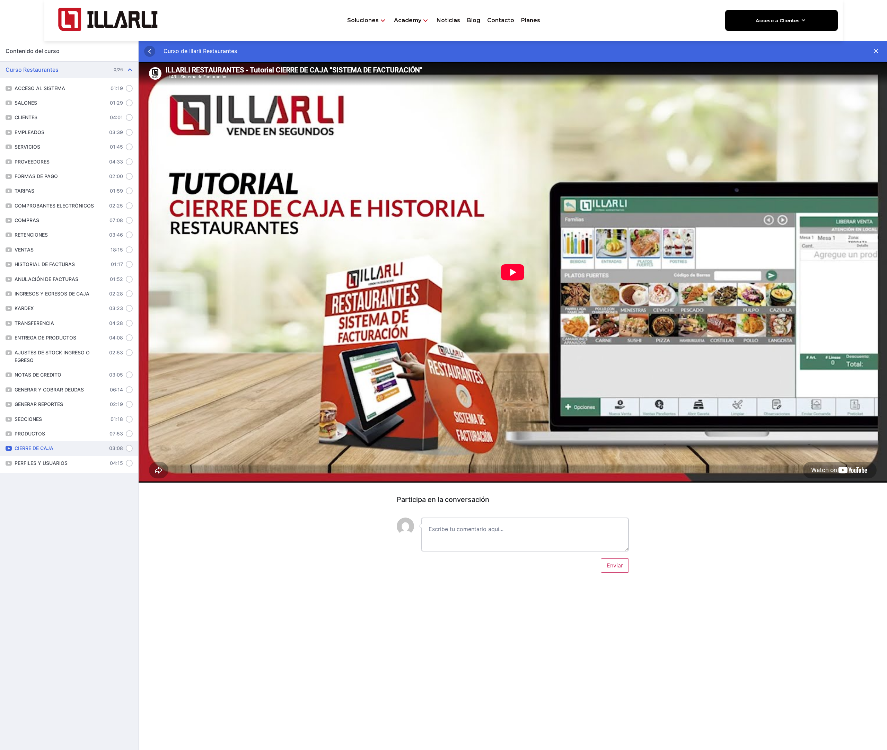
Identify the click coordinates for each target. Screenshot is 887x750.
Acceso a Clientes (778, 20)
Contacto (500, 20)
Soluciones (363, 20)
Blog (473, 20)
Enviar (615, 565)
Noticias (448, 20)
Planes (530, 20)
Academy (407, 20)
